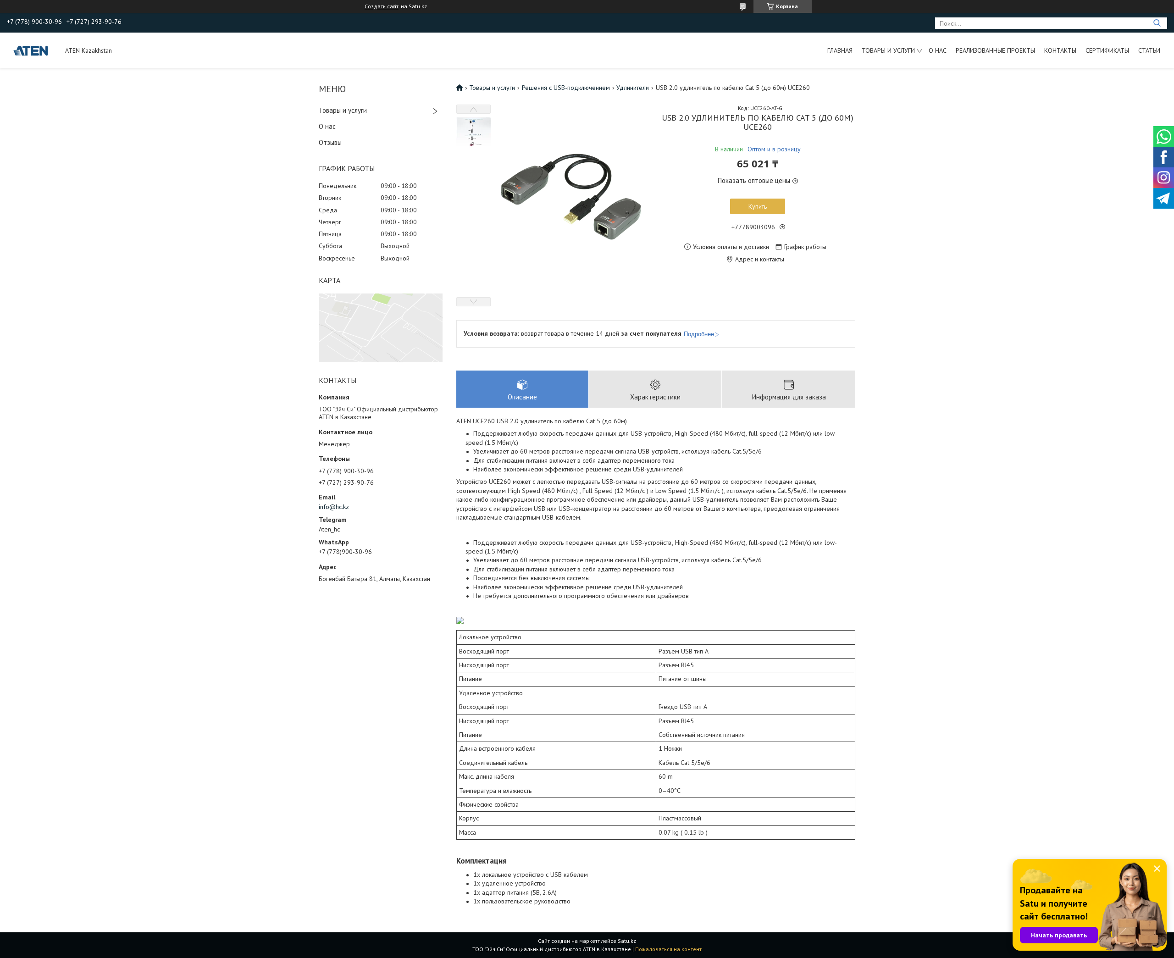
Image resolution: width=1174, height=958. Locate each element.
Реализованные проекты (995, 50)
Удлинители (632, 87)
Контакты (1060, 50)
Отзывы (330, 142)
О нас (938, 50)
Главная (840, 50)
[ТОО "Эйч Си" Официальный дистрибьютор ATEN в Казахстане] (31, 50)
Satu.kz (627, 940)
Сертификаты (1107, 50)
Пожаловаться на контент (668, 949)
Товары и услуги (888, 50)
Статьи (1149, 50)
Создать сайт (382, 6)
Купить (757, 206)
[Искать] (1156, 23)
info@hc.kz (334, 507)
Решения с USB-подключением (566, 87)
